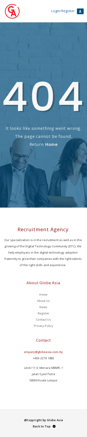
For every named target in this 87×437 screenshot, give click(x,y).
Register (43, 313)
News (43, 307)
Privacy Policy (43, 326)
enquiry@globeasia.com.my (43, 352)
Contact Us (43, 319)
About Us (43, 301)
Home (51, 144)
